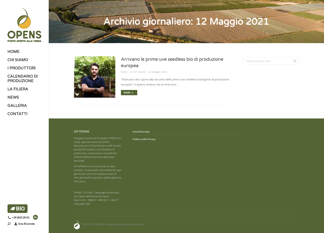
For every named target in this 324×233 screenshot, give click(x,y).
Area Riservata (26, 223)
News (124, 71)
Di (138, 71)
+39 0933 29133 (20, 217)
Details (127, 92)
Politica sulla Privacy (144, 139)
